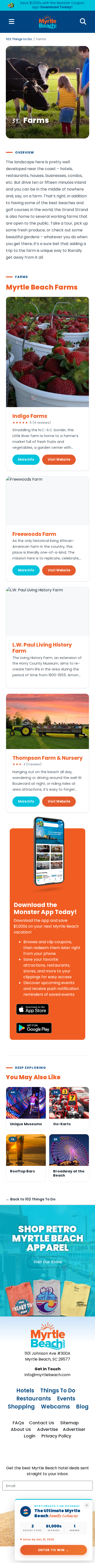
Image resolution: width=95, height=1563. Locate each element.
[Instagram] (32, 1452)
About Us (21, 1429)
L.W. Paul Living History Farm (42, 647)
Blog (82, 1406)
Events (66, 1398)
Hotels (25, 1390)
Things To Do (57, 1390)
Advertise (47, 1429)
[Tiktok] (42, 1452)
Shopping (21, 1406)
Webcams (55, 1406)
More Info (26, 459)
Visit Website (59, 459)
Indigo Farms (29, 416)
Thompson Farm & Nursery (47, 757)
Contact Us (41, 1423)
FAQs (18, 1423)
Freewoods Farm (34, 534)
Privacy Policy (56, 1436)
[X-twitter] (62, 1452)
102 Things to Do (19, 39)
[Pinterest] (52, 1452)
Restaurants (33, 1398)
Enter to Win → (53, 1550)
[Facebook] (22, 1452)
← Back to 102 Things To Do (31, 1199)
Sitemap (69, 1423)
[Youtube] (72, 1452)
